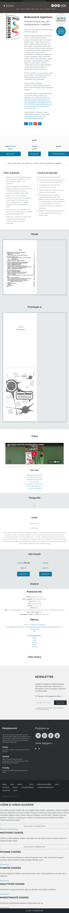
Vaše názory (58, 163)
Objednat (10, 154)
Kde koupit (42, 163)
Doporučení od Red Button (34, 477)
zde (49, 543)
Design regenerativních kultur (40, 104)
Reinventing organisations (38, 624)
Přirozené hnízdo (28, 116)
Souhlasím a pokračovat (34, 826)
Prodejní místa (58, 154)
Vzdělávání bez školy (37, 118)
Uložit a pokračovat (34, 911)
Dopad (37, 9)
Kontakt (53, 9)
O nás (41, 9)
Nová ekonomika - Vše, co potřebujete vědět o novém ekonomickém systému (37, 98)
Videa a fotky (28, 163)
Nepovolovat (3, 864)
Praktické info (50, 163)
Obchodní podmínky (27, 787)
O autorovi (36, 163)
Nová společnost (33, 31)
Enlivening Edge (34, 629)
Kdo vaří (30, 106)
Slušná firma (46, 85)
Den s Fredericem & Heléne (13, 627)
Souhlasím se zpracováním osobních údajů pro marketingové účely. (49, 708)
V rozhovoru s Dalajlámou (34, 488)
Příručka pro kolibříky (44, 784)
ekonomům (36, 106)
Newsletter (6, 790)
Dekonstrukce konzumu (44, 102)
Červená (34, 637)
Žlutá (34, 640)
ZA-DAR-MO (47, 9)
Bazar (15, 790)
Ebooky (28, 9)
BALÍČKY (23, 9)
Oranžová (34, 642)
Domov (4, 784)
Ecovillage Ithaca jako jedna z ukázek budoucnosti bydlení (42, 627)
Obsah (14, 163)
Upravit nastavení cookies (12, 829)
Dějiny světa (32, 108)
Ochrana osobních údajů (43, 709)
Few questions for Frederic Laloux (34, 484)
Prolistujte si (20, 163)
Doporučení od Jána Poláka (34, 479)
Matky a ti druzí (38, 116)
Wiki (34, 631)
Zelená (34, 644)
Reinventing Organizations (34, 486)
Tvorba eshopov (6, 796)
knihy (18, 9)
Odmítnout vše (3, 829)
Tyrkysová (34, 646)
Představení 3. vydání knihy (34, 475)
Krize (32, 9)
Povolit (7, 864)
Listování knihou (34, 481)
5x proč (10, 163)
